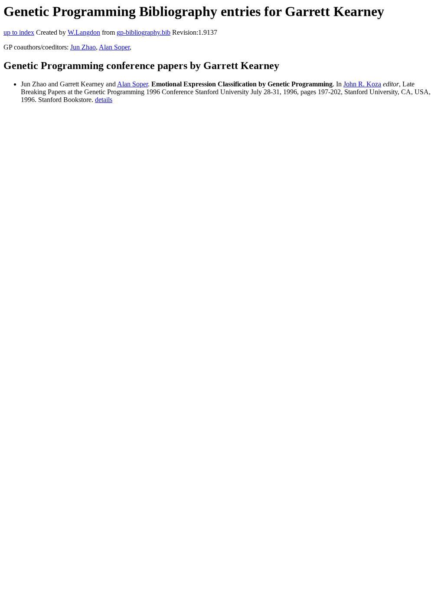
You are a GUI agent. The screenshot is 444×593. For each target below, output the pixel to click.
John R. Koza (362, 84)
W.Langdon (84, 32)
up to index (18, 32)
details (103, 99)
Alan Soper (114, 47)
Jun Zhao (83, 47)
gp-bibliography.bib (143, 32)
